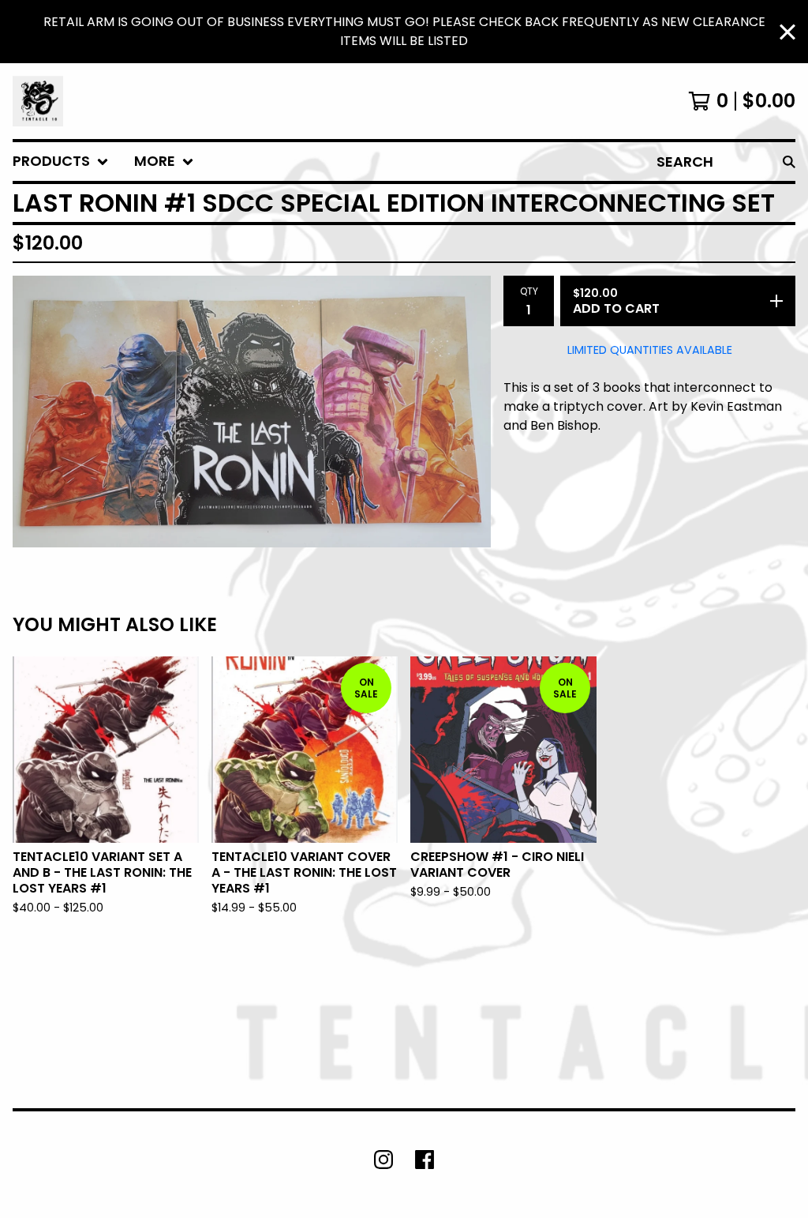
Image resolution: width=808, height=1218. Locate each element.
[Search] (789, 161)
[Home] (38, 101)
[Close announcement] (787, 32)
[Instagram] (383, 1159)
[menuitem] (61, 161)
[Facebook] (424, 1159)
